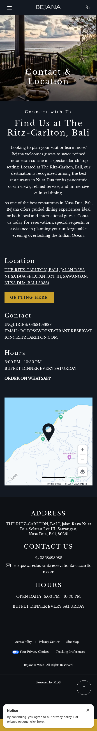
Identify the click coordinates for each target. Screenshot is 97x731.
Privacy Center (49, 642)
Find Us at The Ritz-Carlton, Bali (48, 128)
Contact (18, 315)
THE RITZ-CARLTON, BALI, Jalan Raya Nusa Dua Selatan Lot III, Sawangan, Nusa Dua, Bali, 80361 (48, 529)
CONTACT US (48, 546)
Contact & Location (48, 76)
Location (20, 261)
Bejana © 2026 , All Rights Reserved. (48, 665)
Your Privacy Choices (34, 651)
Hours (15, 353)
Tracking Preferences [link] (70, 651)
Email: (12, 331)
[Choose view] (82, 471)
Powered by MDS (48, 682)
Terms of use (54, 483)
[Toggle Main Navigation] (9, 8)
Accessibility (23, 642)
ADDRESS (48, 513)
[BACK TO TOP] (84, 687)
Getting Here (29, 297)
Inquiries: (16, 324)
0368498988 (88, 7)
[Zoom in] (82, 449)
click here (37, 721)
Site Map (72, 642)
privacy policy (62, 717)
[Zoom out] (82, 459)
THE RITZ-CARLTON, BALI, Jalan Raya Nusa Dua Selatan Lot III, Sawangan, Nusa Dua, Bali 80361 (46, 276)
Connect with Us (48, 112)
